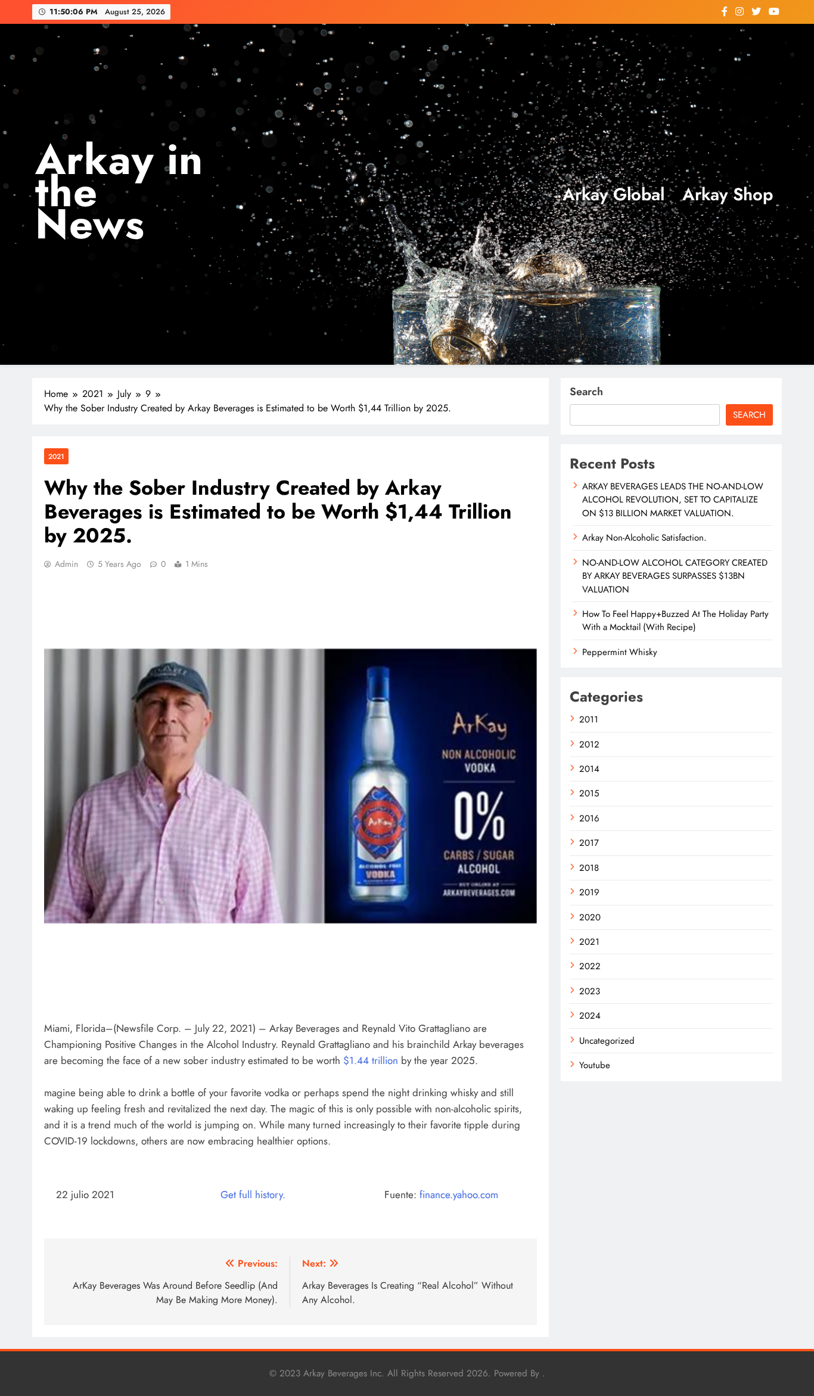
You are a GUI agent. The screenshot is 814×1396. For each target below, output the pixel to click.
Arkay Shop (727, 194)
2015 (589, 793)
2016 (589, 818)
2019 (589, 892)
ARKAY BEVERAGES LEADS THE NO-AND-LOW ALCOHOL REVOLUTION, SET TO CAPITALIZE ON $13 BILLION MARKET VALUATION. (672, 500)
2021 (56, 456)
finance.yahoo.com (459, 1194)
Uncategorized (607, 1040)
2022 (590, 966)
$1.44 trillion (370, 1060)
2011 (588, 719)
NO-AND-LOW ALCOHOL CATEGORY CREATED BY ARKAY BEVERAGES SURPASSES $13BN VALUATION (675, 576)
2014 (589, 768)
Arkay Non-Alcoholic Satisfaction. (644, 537)
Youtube (594, 1065)
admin (66, 564)
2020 (590, 917)
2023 (589, 991)
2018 (589, 867)
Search (586, 391)
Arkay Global (613, 194)
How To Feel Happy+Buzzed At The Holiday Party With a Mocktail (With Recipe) (675, 620)
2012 (589, 744)
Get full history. (252, 1194)
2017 (589, 842)
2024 (590, 1015)
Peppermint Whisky (619, 652)
